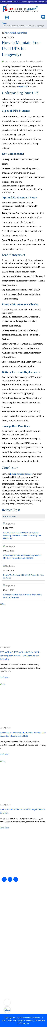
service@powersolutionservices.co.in (22, 963)
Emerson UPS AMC (12, 911)
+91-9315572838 (13, 949)
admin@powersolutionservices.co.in (22, 966)
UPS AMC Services (12, 898)
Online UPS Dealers (12, 928)
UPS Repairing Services (14, 907)
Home (4, 23)
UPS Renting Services (13, 902)
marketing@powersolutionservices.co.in (23, 959)
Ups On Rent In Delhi (13, 915)
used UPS (23, 86)
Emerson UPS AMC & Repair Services (20, 924)
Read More (4, 677)
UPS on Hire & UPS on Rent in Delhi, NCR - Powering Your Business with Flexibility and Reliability (22, 536)
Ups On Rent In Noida (13, 919)
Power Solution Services (16, 33)
